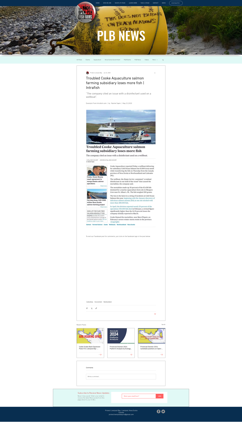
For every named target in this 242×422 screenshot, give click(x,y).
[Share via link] (96, 308)
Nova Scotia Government (112, 60)
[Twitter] (163, 411)
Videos (147, 60)
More (154, 60)
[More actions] (155, 73)
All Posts (79, 60)
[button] (163, 60)
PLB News (138, 60)
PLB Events (127, 60)
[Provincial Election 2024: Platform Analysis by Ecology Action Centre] (121, 335)
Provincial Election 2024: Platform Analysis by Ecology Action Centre (120, 348)
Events (88, 60)
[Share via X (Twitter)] (91, 308)
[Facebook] (158, 411)
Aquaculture (97, 60)
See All (163, 324)
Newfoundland (108, 302)
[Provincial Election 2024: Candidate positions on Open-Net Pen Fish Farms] (151, 335)
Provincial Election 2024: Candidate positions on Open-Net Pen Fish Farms (151, 348)
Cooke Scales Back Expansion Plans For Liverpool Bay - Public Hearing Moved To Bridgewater (89, 348)
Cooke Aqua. (89, 302)
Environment (98, 302)
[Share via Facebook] (87, 308)
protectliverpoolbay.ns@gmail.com (121, 415)
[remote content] (121, 267)
